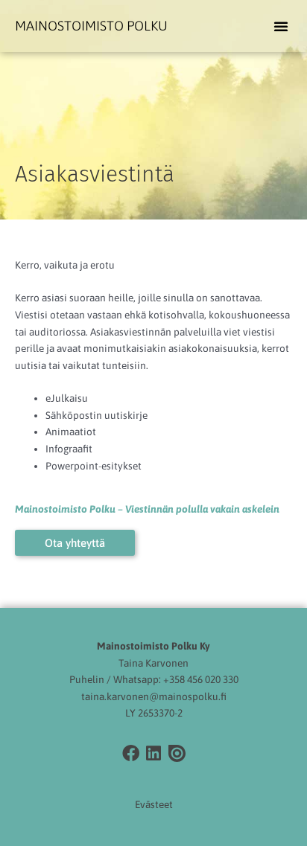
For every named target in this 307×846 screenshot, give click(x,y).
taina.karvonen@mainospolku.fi (154, 696)
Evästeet (154, 804)
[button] (281, 26)
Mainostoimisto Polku (91, 25)
